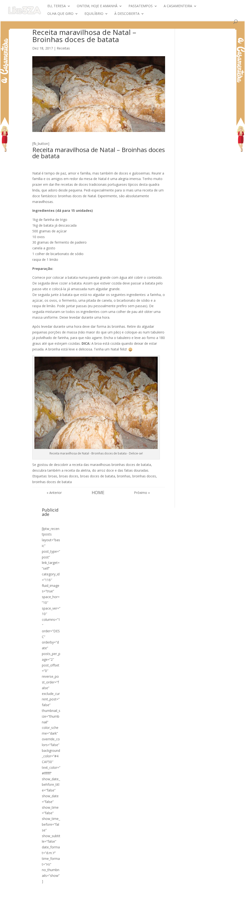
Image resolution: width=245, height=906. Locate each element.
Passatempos (140, 6)
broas (52, 476)
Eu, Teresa (56, 6)
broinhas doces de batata (52, 482)
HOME (98, 492)
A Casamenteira (178, 6)
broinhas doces (144, 476)
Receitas (63, 48)
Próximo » (142, 492)
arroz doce (105, 470)
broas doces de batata (97, 476)
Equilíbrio (93, 14)
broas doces (68, 476)
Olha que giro (60, 14)
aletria (85, 470)
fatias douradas (136, 470)
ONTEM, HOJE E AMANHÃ (97, 6)
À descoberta (126, 14)
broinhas (123, 476)
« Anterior (54, 492)
